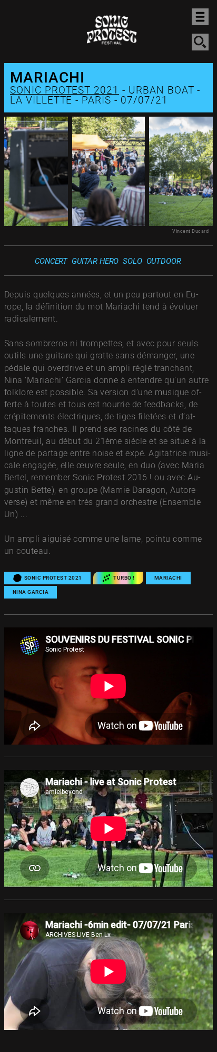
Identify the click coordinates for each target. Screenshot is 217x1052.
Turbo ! (123, 578)
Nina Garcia (30, 592)
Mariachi (168, 578)
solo (132, 261)
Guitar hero (95, 261)
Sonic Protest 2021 (64, 90)
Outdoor (163, 261)
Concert (51, 261)
